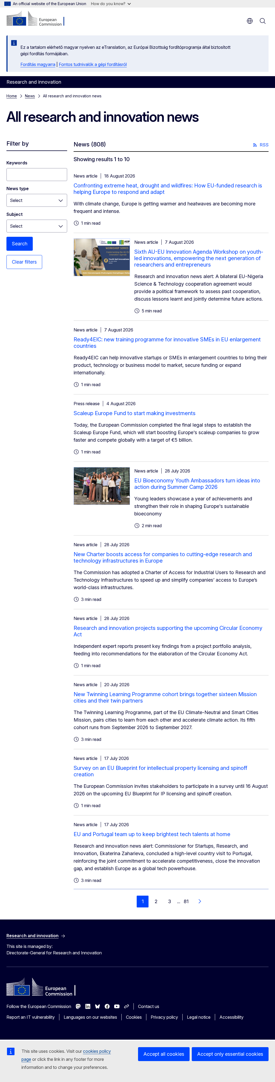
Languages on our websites (90, 1017)
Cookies (134, 1017)
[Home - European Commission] (39, 19)
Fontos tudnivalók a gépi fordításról (93, 64)
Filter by (17, 143)
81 (186, 901)
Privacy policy (164, 1017)
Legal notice (199, 1017)
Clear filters (24, 262)
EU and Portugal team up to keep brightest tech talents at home (152, 834)
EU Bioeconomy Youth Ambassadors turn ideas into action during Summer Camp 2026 (197, 483)
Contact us (148, 1006)
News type (17, 188)
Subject (14, 214)
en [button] (250, 21)
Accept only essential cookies (230, 1054)
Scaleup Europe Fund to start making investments (135, 413)
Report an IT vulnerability (30, 1017)
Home (11, 96)
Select (16, 200)
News (30, 96)
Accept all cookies (163, 1054)
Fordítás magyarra (37, 64)
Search (19, 243)
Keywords (16, 162)
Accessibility (231, 1017)
